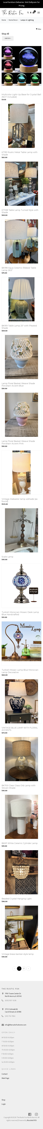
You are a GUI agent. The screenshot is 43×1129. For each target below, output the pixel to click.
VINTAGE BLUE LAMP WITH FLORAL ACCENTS (20, 729)
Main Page (5, 1078)
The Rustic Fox (10, 989)
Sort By (7, 38)
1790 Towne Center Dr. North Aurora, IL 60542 (13, 995)
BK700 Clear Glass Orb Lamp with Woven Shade (19, 786)
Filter (39, 29)
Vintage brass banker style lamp (18, 954)
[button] (30, 12)
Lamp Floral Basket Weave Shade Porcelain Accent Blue (18, 384)
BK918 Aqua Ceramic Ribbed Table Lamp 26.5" (19, 269)
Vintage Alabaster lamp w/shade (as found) (19, 500)
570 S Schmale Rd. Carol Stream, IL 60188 (13, 1010)
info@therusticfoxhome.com (15, 1024)
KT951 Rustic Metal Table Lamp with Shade (19, 153)
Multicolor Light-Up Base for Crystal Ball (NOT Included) (21, 95)
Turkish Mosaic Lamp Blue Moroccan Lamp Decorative (20, 671)
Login (4, 1104)
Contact (4, 1074)
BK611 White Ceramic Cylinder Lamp (20, 843)
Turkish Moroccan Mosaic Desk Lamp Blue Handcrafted (20, 613)
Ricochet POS (32, 1120)
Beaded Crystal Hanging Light (17, 898)
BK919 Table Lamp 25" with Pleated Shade (19, 327)
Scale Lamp (7, 557)
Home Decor (13, 20)
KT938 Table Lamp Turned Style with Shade (20, 211)
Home (4, 20)
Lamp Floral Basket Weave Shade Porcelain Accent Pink (18, 442)
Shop (3, 1099)
